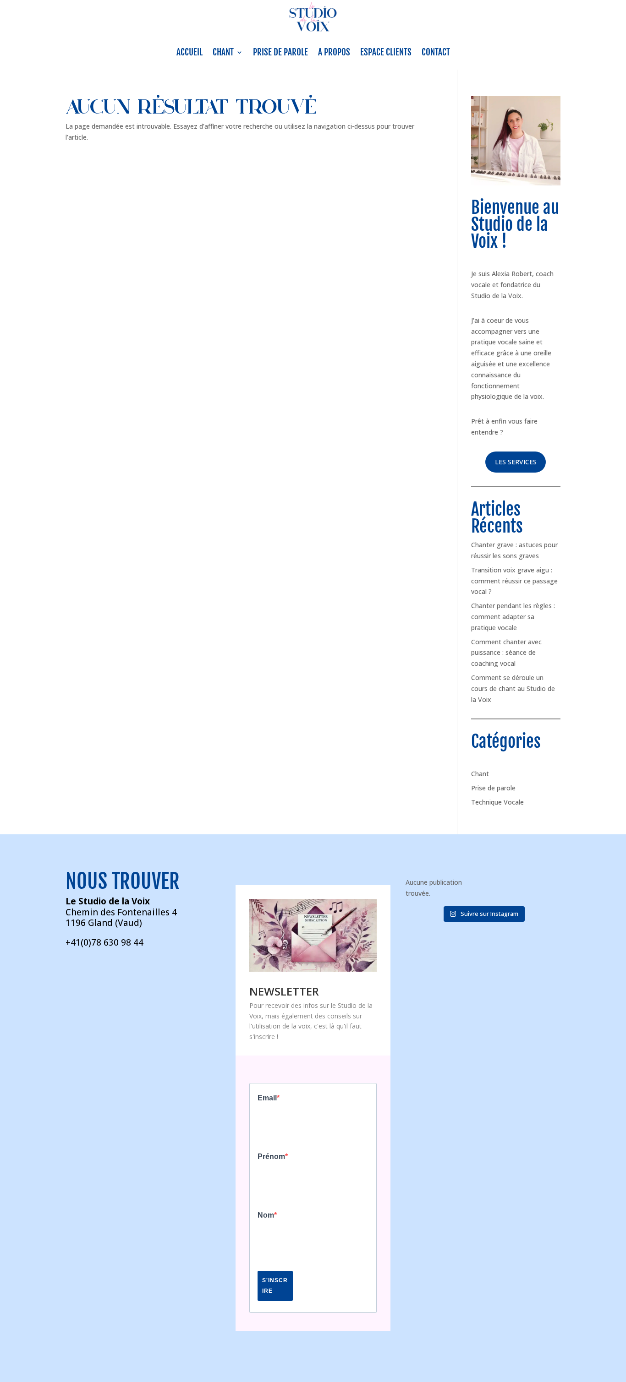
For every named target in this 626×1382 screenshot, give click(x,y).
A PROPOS (334, 52)
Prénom (271, 1156)
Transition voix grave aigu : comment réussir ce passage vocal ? (514, 581)
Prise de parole (493, 787)
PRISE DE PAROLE (280, 52)
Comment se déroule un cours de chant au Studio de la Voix (513, 688)
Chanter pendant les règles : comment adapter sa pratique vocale (513, 616)
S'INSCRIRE (275, 1285)
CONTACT (436, 52)
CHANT (223, 52)
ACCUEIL (189, 52)
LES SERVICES (516, 461)
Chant (480, 773)
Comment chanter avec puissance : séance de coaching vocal (506, 652)
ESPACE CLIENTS (386, 52)
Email (267, 1098)
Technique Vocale (497, 802)
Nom (266, 1215)
